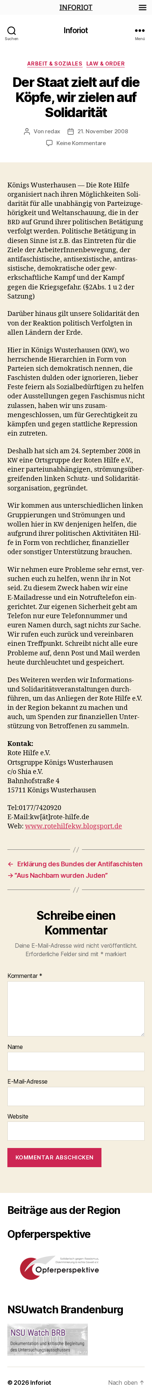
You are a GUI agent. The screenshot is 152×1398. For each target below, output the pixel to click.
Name (15, 1047)
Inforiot (76, 30)
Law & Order (105, 63)
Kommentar (24, 976)
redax (52, 131)
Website (17, 1116)
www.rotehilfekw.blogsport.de (73, 826)
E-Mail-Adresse (27, 1081)
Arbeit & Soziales (55, 63)
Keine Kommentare (81, 143)
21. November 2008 (102, 131)
